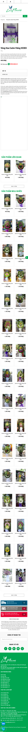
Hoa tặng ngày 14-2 (5, 684)
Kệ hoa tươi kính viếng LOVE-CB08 (20, 284)
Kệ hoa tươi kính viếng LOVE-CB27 (7, 534)
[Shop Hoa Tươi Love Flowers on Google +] (22, 648)
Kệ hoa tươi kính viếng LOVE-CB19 (7, 434)
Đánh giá (5, 74)
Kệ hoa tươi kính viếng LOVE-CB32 (20, 584)
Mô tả (4, 71)
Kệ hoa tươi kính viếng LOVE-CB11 (7, 334)
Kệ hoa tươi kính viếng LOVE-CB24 (20, 484)
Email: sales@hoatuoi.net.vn (8, 722)
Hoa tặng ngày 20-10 (5, 685)
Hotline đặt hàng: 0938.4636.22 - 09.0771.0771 (12, 718)
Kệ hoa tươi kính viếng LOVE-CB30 (20, 559)
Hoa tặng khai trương (5, 679)
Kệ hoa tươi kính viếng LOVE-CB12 (20, 334)
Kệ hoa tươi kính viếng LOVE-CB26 (20, 509)
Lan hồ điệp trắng (5, 692)
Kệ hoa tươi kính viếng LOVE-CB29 (7, 559)
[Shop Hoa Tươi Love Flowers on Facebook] (5, 648)
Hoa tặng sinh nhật (5, 677)
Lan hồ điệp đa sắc (5, 702)
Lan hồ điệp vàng (4, 695)
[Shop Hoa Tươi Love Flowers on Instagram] (18, 648)
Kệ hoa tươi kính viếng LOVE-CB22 (20, 459)
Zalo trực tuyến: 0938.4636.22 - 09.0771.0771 (12, 720)
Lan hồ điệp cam (4, 700)
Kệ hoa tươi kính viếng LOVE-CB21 (7, 459)
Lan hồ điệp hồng (4, 697)
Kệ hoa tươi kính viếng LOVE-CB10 (20, 309)
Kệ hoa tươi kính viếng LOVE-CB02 (20, 175)
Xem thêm (14, 186)
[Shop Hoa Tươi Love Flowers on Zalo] (14, 648)
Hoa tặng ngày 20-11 (5, 687)
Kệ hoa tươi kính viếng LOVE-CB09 (7, 309)
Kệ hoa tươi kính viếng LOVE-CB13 (7, 359)
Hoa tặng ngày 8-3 (5, 682)
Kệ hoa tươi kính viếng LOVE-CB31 (7, 584)
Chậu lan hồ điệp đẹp (5, 705)
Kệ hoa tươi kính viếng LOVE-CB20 (20, 434)
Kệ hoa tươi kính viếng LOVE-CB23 (7, 484)
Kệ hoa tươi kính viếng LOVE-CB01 (7, 175)
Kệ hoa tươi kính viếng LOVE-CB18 (20, 409)
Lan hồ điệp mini (4, 703)
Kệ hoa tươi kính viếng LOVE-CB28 (20, 534)
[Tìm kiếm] (25, 16)
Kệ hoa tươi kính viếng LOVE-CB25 (7, 509)
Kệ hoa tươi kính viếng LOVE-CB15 (7, 384)
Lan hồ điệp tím (4, 694)
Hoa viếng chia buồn (5, 681)
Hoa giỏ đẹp (3, 676)
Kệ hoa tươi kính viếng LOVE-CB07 (7, 284)
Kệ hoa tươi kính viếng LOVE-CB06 (20, 259)
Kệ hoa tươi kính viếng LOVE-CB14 (20, 359)
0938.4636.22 (14, 64)
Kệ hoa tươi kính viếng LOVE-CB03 (7, 234)
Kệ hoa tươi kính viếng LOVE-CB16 (20, 384)
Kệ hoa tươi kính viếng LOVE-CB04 (20, 234)
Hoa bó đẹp (3, 674)
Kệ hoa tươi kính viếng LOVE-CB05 (7, 259)
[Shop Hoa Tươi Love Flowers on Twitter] (9, 648)
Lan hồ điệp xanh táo (5, 699)
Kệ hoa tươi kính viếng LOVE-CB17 (7, 409)
